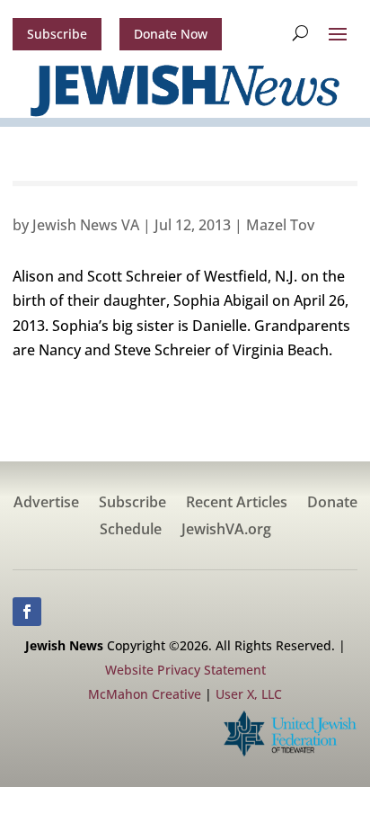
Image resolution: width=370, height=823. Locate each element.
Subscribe (57, 33)
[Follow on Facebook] (27, 611)
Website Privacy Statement (185, 669)
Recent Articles (236, 504)
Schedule (131, 531)
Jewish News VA (85, 225)
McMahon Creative (144, 693)
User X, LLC (249, 693)
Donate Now (170, 33)
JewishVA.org (226, 531)
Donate (332, 504)
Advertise (46, 504)
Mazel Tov (280, 225)
